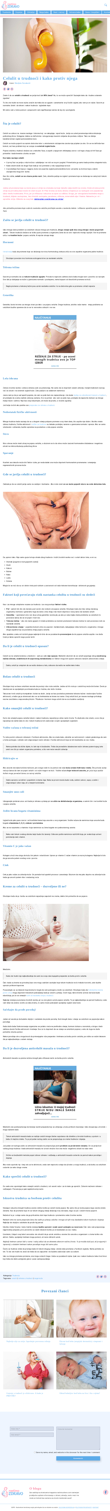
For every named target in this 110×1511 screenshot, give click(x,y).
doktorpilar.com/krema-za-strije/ (48, 199)
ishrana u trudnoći (25, 1278)
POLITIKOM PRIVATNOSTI (84, 1507)
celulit (14, 1278)
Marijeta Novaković (23, 83)
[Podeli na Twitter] (8, 90)
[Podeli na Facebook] (5, 90)
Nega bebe (44, 12)
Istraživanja (7, 252)
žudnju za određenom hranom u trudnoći (90, 395)
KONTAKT (96, 1507)
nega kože (38, 1278)
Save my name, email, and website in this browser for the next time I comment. (68, 1452)
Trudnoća (6, 12)
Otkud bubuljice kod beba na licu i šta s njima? (80, 1393)
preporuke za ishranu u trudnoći (42, 405)
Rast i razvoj (58, 12)
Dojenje (19, 12)
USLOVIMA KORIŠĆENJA (66, 1507)
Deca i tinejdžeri (92, 12)
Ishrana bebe (74, 12)
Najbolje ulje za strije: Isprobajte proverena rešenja (28, 1341)
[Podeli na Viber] (12, 90)
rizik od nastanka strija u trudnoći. (40, 996)
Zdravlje (30, 12)
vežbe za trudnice (39, 424)
